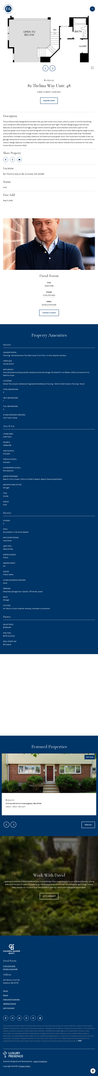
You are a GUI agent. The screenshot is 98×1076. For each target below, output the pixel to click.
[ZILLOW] (40, 1018)
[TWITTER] (33, 1018)
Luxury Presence (40, 1061)
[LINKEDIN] (19, 1018)
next (52, 68)
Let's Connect (8, 1008)
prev (45, 68)
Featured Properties (11, 999)
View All (88, 825)
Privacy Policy (24, 1066)
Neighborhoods (9, 1004)
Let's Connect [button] (49, 896)
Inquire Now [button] (49, 101)
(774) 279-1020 (49, 295)
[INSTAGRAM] (12, 1018)
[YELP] (26, 1018)
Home (5, 991)
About (5, 995)
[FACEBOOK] (5, 1018)
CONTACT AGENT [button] (49, 313)
